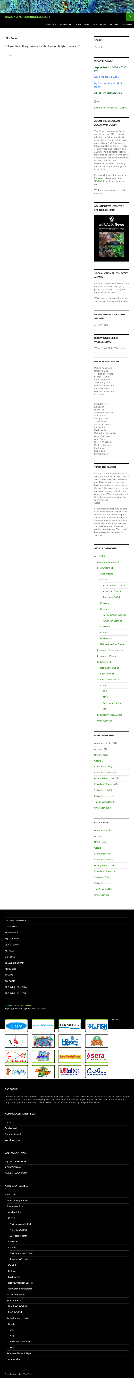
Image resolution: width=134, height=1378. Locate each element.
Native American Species (112, 644)
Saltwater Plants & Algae (109, 714)
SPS (105, 708)
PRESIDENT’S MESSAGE (15, 920)
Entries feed (11, 1128)
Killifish (104, 632)
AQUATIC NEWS (82, 24)
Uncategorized (104, 720)
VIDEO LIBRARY (99, 24)
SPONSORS (127, 24)
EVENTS (99, 181)
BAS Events (100, 754)
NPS (105, 697)
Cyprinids (105, 626)
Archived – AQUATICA (16, 987)
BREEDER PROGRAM (14, 963)
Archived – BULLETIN (15, 993)
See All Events (119, 107)
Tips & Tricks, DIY (103, 801)
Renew (16, 1008)
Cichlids (104, 608)
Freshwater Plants (106, 656)
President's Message (104, 784)
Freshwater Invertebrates (110, 650)
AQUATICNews (13, 1167)
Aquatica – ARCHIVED (16, 1161)
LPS (105, 691)
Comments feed (13, 1134)
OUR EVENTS (50, 24)
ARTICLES (114, 24)
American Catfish (112, 591)
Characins (105, 603)
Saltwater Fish (104, 661)
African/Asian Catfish (114, 585)
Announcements (102, 743)
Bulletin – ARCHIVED (16, 1173)
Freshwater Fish (105, 567)
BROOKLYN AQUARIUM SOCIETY (28, 16)
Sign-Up (8, 1008)
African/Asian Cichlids (114, 614)
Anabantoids (106, 573)
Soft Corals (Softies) (113, 703)
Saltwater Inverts (102, 796)
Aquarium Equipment (108, 561)
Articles (98, 748)
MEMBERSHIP (65, 24)
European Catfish (112, 597)
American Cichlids (112, 620)
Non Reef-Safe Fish (109, 667)
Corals (103, 685)
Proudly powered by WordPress (18, 1374)
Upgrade (27, 1008)
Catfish (103, 579)
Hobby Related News (105, 778)
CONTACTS (10, 981)
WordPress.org (12, 1140)
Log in (8, 1122)
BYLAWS (9, 975)
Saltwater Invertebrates (109, 679)
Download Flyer (102, 107)
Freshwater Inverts (103, 772)
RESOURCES (10, 969)
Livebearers (106, 638)
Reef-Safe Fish (107, 673)
